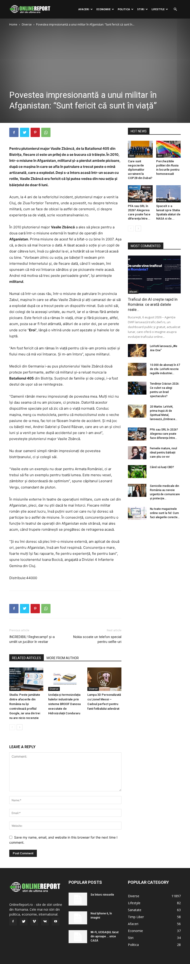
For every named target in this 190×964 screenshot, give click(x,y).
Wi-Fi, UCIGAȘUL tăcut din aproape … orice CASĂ (105, 936)
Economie (103, 9)
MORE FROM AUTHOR (63, 658)
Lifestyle (158, 9)
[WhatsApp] (46, 132)
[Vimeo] (34, 921)
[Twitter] (24, 132)
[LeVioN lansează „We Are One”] (137, 350)
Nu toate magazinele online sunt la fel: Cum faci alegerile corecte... (165, 513)
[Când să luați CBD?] (137, 471)
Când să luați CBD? (162, 467)
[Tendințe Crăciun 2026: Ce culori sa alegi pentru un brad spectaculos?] (137, 388)
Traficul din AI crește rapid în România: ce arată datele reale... (152, 304)
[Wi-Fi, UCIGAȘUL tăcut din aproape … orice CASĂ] (78, 936)
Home (13, 24)
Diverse (27, 24)
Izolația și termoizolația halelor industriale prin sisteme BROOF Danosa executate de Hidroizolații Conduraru (64, 704)
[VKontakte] (45, 921)
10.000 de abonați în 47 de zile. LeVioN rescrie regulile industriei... (165, 369)
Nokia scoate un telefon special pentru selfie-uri (97, 639)
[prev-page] (12, 727)
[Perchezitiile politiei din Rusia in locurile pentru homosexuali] (168, 149)
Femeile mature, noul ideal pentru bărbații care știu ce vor (163, 452)
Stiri (140, 9)
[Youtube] (55, 921)
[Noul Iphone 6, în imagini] (78, 917)
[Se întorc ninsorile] (78, 899)
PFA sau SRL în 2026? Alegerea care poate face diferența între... (164, 434)
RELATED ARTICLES (26, 658)
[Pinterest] (35, 132)
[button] (175, 9)
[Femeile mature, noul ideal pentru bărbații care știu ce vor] (137, 452)
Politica (124, 9)
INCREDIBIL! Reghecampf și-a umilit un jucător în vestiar (32, 639)
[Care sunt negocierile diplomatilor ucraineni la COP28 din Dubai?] (140, 149)
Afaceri (83, 9)
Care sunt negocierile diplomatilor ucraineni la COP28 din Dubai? (140, 170)
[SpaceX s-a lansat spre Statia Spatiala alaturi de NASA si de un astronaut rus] (168, 193)
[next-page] (19, 727)
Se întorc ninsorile (102, 894)
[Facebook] (14, 132)
